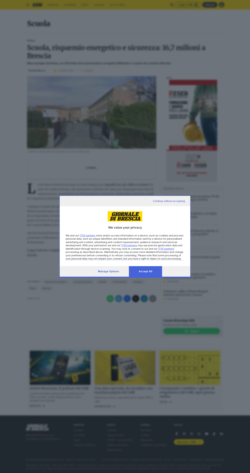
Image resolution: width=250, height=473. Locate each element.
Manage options (108, 271)
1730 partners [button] (87, 235)
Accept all (145, 271)
